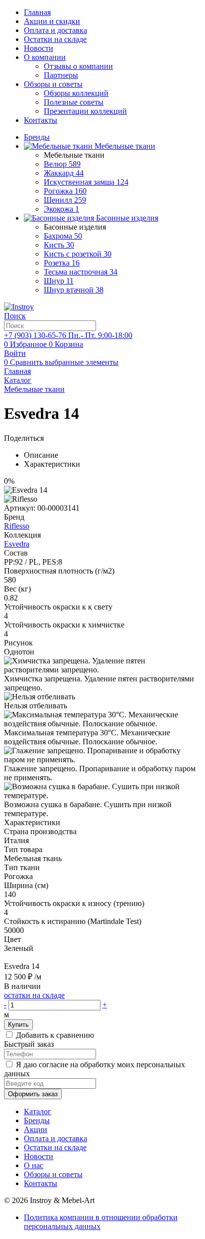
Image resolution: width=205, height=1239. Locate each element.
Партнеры (61, 75)
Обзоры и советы (53, 84)
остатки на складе (34, 995)
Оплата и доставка (55, 30)
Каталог (37, 1111)
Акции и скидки (52, 21)
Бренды (37, 1120)
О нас (33, 1165)
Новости (38, 48)
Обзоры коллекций (76, 93)
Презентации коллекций (85, 111)
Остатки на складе (55, 39)
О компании (45, 57)
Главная (37, 12)
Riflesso (16, 526)
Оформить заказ (33, 1094)
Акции (35, 1129)
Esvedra (16, 544)
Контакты (40, 120)
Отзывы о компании (78, 66)
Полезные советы (73, 102)
